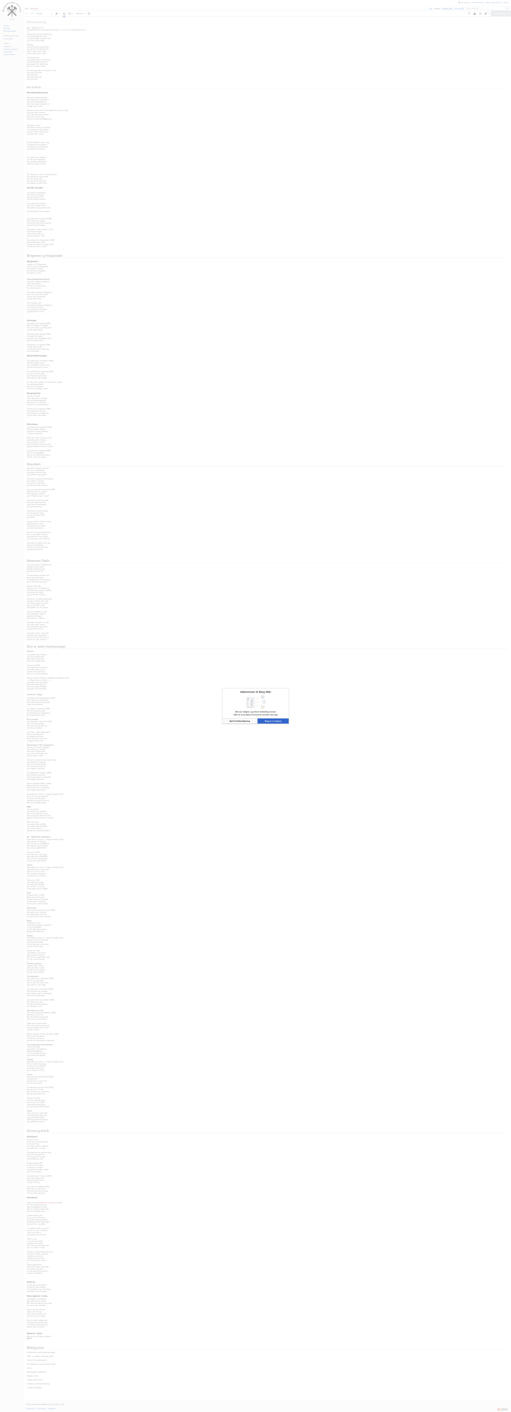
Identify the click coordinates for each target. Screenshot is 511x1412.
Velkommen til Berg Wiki (255, 691)
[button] (239, 721)
